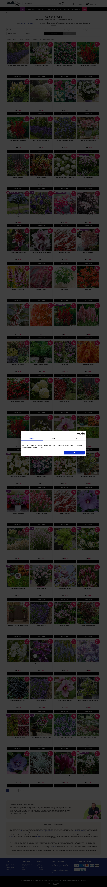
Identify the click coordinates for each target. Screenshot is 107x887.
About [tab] (75, 438)
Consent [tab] (31, 438)
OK (74, 452)
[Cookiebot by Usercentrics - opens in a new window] (78, 433)
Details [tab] (53, 438)
